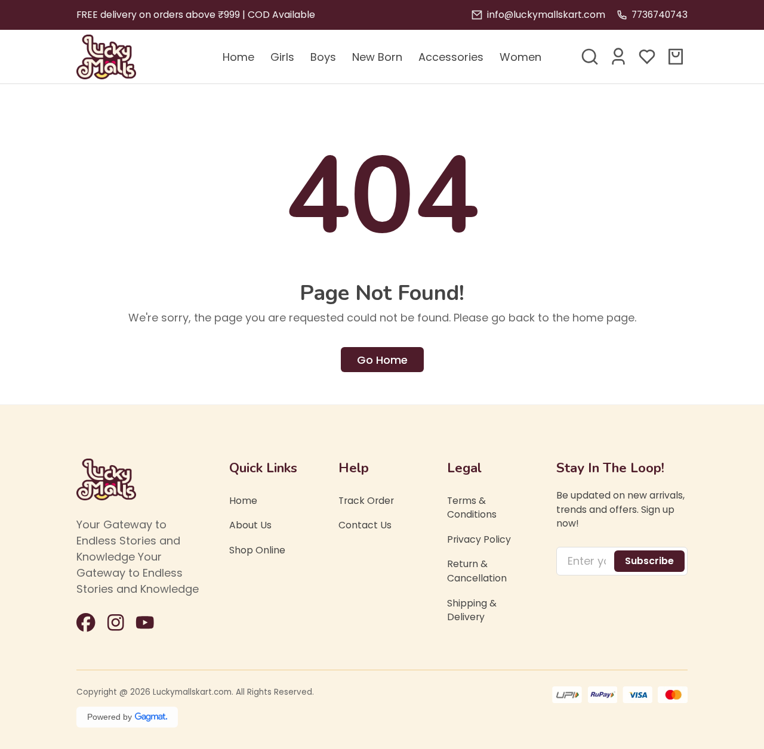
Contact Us (365, 526)
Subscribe (649, 561)
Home (238, 56)
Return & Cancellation (477, 572)
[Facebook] (86, 622)
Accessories (450, 56)
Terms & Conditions (472, 508)
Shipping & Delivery (472, 610)
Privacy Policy (479, 539)
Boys (323, 56)
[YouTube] (145, 622)
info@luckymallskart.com (546, 14)
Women (520, 56)
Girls (282, 56)
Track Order (366, 500)
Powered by (109, 717)
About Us (250, 526)
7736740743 (659, 14)
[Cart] (675, 56)
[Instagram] (115, 622)
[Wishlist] (647, 56)
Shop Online (257, 550)
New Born (377, 56)
